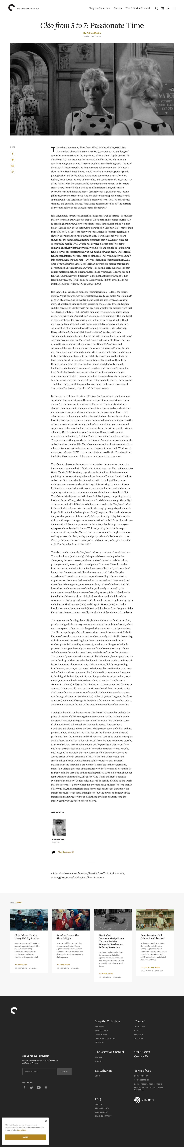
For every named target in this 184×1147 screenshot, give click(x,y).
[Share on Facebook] (12, 153)
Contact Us (141, 1056)
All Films (99, 1026)
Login (97, 1076)
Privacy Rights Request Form (148, 1084)
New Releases (101, 1030)
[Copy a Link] (12, 171)
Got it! (26, 1137)
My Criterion (103, 1070)
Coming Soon (101, 1034)
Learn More (21, 1130)
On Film (18, 968)
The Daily (138, 1038)
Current (118, 8)
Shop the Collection (99, 8)
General (99, 1104)
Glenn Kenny (22, 964)
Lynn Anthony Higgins (152, 967)
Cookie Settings (141, 1080)
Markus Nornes (107, 973)
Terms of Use (142, 1070)
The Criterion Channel (138, 8)
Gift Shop (99, 1042)
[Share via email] (12, 165)
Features (138, 1034)
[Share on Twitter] (12, 159)
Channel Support (103, 1116)
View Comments (66, 852)
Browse (98, 1057)
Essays (86, 36)
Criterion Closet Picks (106, 1038)
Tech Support (101, 1112)
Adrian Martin (94, 33)
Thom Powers (65, 964)
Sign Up (98, 1061)
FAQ (98, 1099)
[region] (25, 1131)
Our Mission (142, 1052)
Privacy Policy (141, 1076)
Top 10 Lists (139, 1026)
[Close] (46, 1121)
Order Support (102, 1108)
